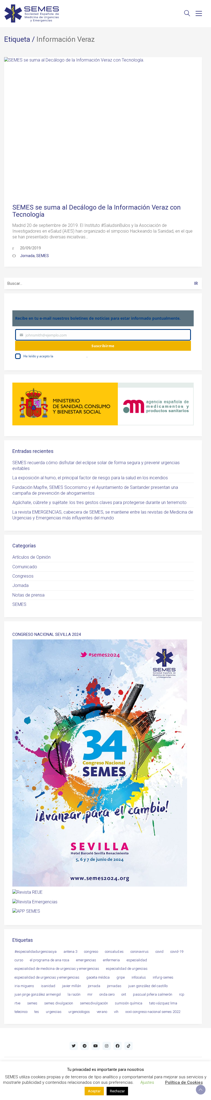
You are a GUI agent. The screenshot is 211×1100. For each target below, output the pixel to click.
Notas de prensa (28, 595)
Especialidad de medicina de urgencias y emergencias (57, 969)
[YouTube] (95, 1046)
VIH (116, 1012)
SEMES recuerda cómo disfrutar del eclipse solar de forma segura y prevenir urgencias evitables (96, 465)
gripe (120, 977)
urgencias (54, 1012)
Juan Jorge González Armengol (38, 994)
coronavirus (140, 951)
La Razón (74, 994)
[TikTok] (128, 1046)
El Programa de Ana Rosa (49, 960)
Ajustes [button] (147, 1082)
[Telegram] (84, 1046)
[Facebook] (117, 1046)
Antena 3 (70, 951)
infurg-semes (163, 977)
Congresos (23, 576)
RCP (181, 994)
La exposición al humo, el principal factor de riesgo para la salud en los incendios (90, 477)
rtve (17, 1003)
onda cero (107, 994)
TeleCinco (21, 1012)
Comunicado (24, 566)
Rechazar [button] (117, 1091)
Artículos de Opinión (31, 557)
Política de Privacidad (70, 356)
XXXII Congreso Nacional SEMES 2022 (152, 1012)
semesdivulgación (94, 1003)
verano (102, 1012)
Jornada (27, 256)
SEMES (42, 256)
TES (36, 1012)
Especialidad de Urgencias (127, 969)
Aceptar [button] (94, 1091)
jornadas (114, 986)
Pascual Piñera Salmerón (152, 994)
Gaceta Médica (98, 977)
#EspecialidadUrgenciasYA (36, 951)
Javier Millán (71, 986)
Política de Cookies (184, 1082)
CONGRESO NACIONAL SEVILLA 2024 (46, 634)
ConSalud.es (114, 951)
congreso (91, 951)
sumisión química (128, 1003)
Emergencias (86, 960)
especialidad (137, 960)
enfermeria (111, 960)
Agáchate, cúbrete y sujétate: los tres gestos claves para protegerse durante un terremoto (99, 502)
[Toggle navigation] (199, 13)
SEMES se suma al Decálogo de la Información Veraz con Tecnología (96, 211)
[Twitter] (74, 1046)
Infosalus (139, 977)
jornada (94, 986)
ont (123, 994)
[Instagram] (106, 1046)
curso (19, 960)
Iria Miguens (24, 986)
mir (90, 994)
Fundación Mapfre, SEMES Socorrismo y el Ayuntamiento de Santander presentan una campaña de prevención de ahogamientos (95, 490)
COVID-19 (176, 951)
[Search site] (187, 14)
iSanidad (48, 986)
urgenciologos (79, 1012)
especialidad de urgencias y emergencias (47, 977)
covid (159, 951)
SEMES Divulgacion (58, 1003)
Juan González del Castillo (148, 986)
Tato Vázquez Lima (163, 1003)
